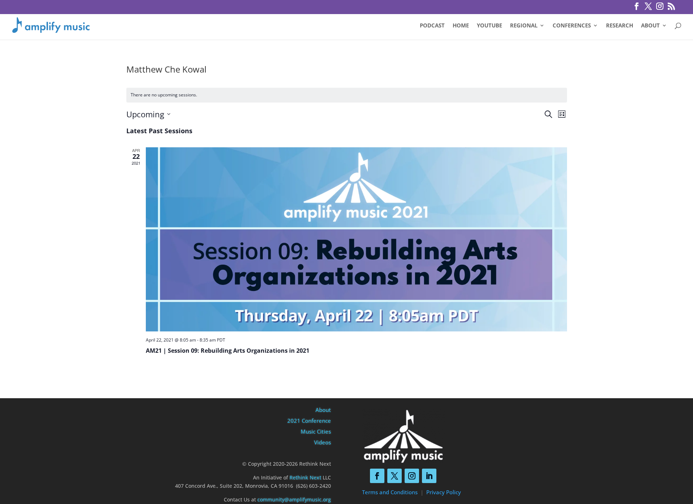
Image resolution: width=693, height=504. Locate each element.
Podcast (432, 26)
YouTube (489, 26)
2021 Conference (309, 420)
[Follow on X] (394, 476)
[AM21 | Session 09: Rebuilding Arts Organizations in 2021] (356, 239)
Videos (322, 442)
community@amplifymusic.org (294, 499)
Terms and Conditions (390, 492)
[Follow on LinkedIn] (429, 476)
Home (461, 26)
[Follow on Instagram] (412, 476)
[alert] (346, 95)
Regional (523, 26)
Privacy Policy (443, 492)
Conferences (572, 26)
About (650, 26)
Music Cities (316, 431)
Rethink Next (305, 477)
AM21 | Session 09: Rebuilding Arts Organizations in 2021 (227, 351)
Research (619, 26)
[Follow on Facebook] (377, 476)
